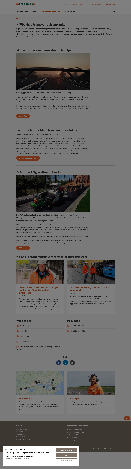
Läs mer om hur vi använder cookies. (17, 458)
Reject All (66, 455)
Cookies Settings (66, 460)
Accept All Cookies (66, 450)
